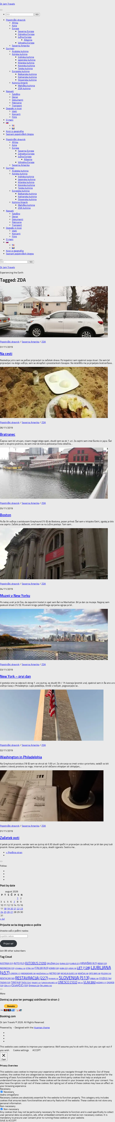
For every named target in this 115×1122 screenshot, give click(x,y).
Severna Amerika (20, 45)
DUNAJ (64, 963)
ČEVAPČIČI (19, 985)
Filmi (14, 117)
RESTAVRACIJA (31, 978)
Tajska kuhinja (25, 68)
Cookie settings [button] (21, 1050)
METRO (54, 973)
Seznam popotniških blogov (20, 134)
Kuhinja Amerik (20, 82)
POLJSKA (106, 973)
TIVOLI (26, 982)
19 (8, 908)
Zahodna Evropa (26, 34)
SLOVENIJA (74, 977)
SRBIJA (94, 979)
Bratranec (7, 434)
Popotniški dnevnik (15, 19)
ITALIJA (41, 968)
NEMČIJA (83, 973)
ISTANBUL (20, 968)
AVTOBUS (35, 963)
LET (83, 968)
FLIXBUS (74, 963)
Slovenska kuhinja (27, 79)
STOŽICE (105, 978)
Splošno (16, 94)
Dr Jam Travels (7, 3)
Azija (14, 25)
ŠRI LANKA (46, 986)
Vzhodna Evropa (26, 42)
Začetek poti (9, 838)
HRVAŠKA (88, 963)
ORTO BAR (94, 973)
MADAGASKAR (28, 973)
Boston (5, 515)
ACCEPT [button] (36, 1050)
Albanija (28, 39)
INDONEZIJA (7, 968)
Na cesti (6, 353)
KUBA (64, 968)
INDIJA (102, 963)
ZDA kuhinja (24, 88)
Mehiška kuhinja (26, 85)
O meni (9, 119)
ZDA (43, 341)
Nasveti (10, 91)
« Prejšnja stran (14, 852)
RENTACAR (7, 978)
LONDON (15, 973)
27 (11, 912)
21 (15, 908)
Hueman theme (42, 1027)
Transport (17, 105)
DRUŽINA (53, 963)
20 (11, 908)
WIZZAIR (101, 983)
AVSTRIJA (6, 963)
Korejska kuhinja (26, 65)
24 (1, 912)
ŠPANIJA (34, 985)
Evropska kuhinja (20, 71)
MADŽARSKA (42, 974)
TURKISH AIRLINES (49, 983)
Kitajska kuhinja (26, 62)
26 (8, 912)
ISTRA (30, 968)
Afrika (15, 22)
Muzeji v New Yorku (15, 595)
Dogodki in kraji (14, 108)
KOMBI (54, 968)
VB (80, 983)
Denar (15, 97)
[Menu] (1, 9)
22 (18, 908)
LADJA (72, 968)
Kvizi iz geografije (15, 131)
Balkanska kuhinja (27, 74)
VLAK (89, 982)
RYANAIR (53, 979)
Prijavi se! (8, 943)
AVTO (19, 963)
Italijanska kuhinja (27, 77)
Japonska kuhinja (26, 59)
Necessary (9, 1091)
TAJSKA (5, 982)
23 (21, 908)
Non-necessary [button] (7, 1106)
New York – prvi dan (15, 676)
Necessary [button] (5, 1088)
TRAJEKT (36, 983)
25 (5, 912)
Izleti (14, 111)
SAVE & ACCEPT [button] (8, 1120)
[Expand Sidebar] (1, 861)
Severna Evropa (26, 31)
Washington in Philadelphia (21, 757)
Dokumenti (17, 99)
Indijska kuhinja (26, 57)
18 (5, 908)
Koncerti (16, 114)
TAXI (16, 982)
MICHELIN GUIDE (69, 973)
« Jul (2, 918)
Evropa (15, 28)
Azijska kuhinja (19, 54)
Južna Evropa (24, 37)
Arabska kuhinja (20, 51)
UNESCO (67, 982)
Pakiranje (17, 102)
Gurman (10, 48)
